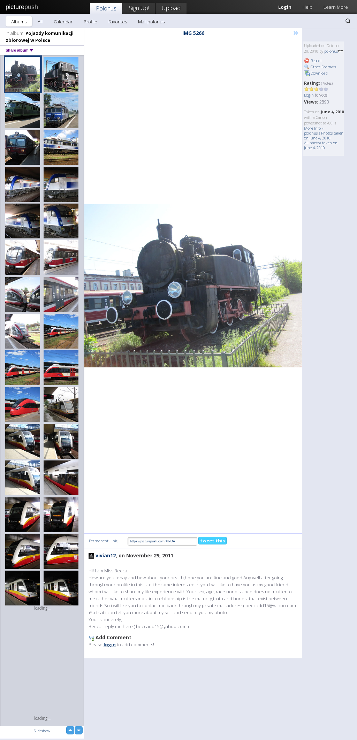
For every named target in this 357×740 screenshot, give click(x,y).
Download (319, 73)
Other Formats (323, 66)
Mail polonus (151, 21)
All (40, 21)
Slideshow (42, 730)
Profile (90, 21)
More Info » (314, 128)
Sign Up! (139, 8)
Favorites (117, 21)
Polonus (106, 8)
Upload (171, 8)
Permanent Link (103, 540)
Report (316, 60)
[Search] (348, 20)
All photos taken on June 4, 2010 (320, 145)
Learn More (336, 7)
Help (307, 7)
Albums (18, 21)
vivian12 (106, 555)
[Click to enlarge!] (193, 285)
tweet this (212, 540)
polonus (331, 51)
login (110, 644)
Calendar (63, 21)
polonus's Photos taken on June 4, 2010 (323, 135)
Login (309, 95)
